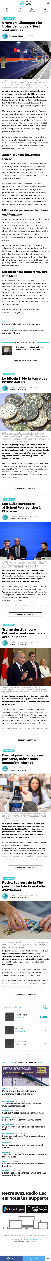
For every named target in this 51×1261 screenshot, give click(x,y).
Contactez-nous (35, 1239)
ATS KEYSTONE (17, 37)
